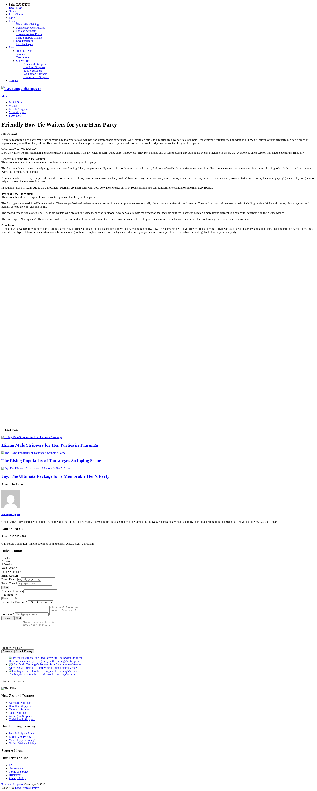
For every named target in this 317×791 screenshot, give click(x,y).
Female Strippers (18, 109)
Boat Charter (16, 14)
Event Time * (9, 583)
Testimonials (23, 57)
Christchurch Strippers (36, 77)
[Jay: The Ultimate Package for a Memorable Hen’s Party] (158, 468)
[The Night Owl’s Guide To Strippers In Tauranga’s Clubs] (43, 671)
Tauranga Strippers (20, 709)
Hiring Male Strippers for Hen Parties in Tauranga (49, 445)
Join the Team (24, 50)
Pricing (13, 21)
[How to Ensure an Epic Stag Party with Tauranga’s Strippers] (45, 657)
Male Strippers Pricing (29, 37)
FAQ (12, 765)
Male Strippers (17, 112)
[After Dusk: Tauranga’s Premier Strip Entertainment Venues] (45, 664)
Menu (4, 96)
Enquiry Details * (11, 647)
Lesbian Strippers (26, 30)
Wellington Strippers (35, 73)
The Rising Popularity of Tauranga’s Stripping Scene (51, 460)
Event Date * (9, 579)
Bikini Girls (15, 102)
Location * (7, 614)
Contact (13, 80)
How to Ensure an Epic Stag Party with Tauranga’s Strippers (44, 661)
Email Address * (11, 575)
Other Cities (23, 60)
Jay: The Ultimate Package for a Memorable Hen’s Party (55, 476)
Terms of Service (18, 771)
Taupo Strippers (32, 70)
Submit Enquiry (24, 651)
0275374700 (19, 4)
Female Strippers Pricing (30, 27)
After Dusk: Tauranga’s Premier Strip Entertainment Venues (43, 667)
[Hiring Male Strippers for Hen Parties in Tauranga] (158, 437)
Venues (20, 54)
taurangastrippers (10, 514)
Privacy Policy (17, 778)
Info (11, 47)
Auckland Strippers (34, 64)
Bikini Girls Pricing (27, 24)
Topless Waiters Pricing (29, 34)
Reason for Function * (14, 602)
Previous (7, 618)
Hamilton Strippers (34, 67)
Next (5, 587)
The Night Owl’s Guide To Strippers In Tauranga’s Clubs (42, 674)
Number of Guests (12, 591)
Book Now (15, 115)
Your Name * (9, 567)
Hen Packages (24, 44)
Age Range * (9, 594)
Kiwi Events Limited (27, 787)
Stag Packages (24, 40)
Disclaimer (15, 774)
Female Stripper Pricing (22, 733)
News (12, 11)
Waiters (13, 105)
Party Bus (14, 17)
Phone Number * (11, 571)
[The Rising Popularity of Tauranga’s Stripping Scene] (158, 453)
